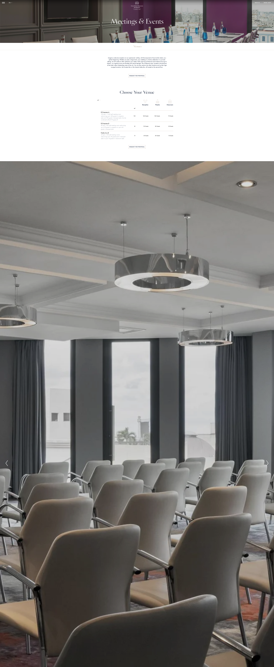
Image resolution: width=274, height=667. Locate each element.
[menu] (3, 2)
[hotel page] (137, 3)
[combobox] (11, 3)
